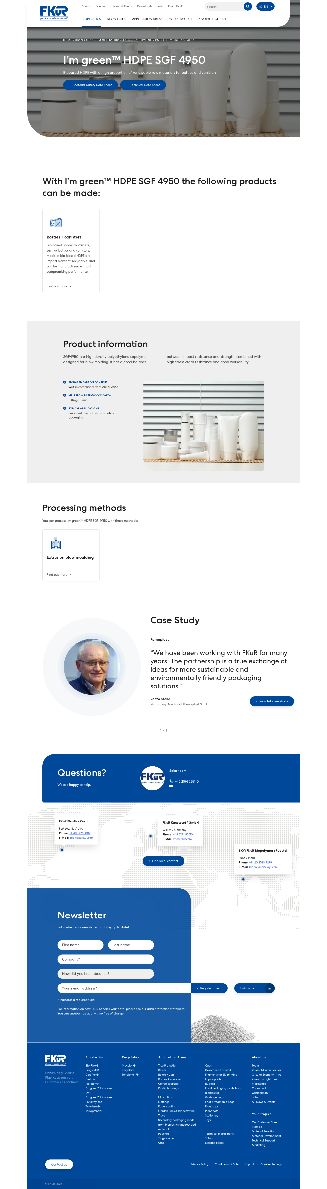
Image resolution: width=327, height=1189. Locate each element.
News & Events (122, 6)
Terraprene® (94, 1111)
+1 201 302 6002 (79, 833)
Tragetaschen (166, 1138)
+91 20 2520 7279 (260, 862)
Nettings (163, 1102)
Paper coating (167, 1106)
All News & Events (263, 1102)
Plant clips (211, 1106)
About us (259, 1057)
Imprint (249, 1164)
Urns (161, 1143)
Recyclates (116, 19)
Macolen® (128, 1065)
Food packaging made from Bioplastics (223, 1090)
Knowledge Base (213, 19)
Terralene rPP (130, 1075)
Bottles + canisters (169, 1079)
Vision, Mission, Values (266, 1070)
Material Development (266, 1136)
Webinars (103, 6)
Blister (162, 1070)
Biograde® (93, 1070)
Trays (161, 1115)
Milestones (259, 1084)
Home (67, 40)
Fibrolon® (92, 1084)
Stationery (211, 1115)
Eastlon (90, 1079)
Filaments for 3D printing (221, 1075)
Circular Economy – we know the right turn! (266, 1077)
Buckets (210, 1084)
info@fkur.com (182, 839)
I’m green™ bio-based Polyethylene (124, 40)
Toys (208, 1120)
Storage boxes (214, 1143)
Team (255, 1065)
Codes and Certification (260, 1090)
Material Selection (263, 1131)
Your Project (180, 19)
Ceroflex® (92, 1075)
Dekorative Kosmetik (218, 1070)
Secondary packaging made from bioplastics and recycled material (177, 1124)
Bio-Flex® (92, 1065)
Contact (87, 6)
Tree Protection (167, 1065)
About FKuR (175, 6)
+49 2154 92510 (183, 834)
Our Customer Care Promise (264, 1124)
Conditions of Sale (226, 1164)
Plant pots (211, 1111)
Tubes (209, 1138)
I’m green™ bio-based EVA (99, 1090)
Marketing (258, 1145)
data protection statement (166, 1009)
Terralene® (93, 1106)
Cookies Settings (271, 1164)
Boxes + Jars (166, 1075)
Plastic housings (168, 1088)
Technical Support (263, 1140)
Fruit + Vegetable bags (219, 1102)
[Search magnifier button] (248, 6)
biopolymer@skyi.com (263, 867)
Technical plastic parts (219, 1134)
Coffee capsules (168, 1084)
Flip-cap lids (213, 1079)
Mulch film (165, 1097)
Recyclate (128, 1070)
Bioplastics (91, 19)
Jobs (160, 6)
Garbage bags (214, 1097)
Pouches (163, 1134)
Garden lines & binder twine (176, 1111)
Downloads (144, 6)
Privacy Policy (199, 1164)
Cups (208, 1065)
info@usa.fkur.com (81, 838)
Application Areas (147, 19)
